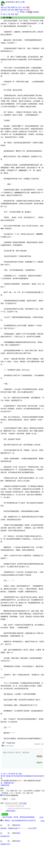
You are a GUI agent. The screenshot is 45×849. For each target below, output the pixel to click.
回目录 (13, 774)
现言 (9, 7)
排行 (5, 10)
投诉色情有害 (18, 776)
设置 (16, 14)
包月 (12, 10)
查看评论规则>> (11, 811)
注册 (22, 2)
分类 (2, 10)
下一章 (2, 14)
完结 (27, 7)
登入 (19, 2)
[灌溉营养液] (5, 785)
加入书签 (19, 774)
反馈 (27, 10)
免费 (16, 10)
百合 (24, 7)
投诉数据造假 (28, 776)
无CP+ (20, 7)
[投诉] (18, 825)
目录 (12, 14)
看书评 (3, 776)
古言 (5, 7)
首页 (2, 7)
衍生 (16, 7)
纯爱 (12, 7)
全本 (9, 10)
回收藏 (8, 776)
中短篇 (20, 10)
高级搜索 (36, 12)
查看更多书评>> (5, 844)
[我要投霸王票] (9, 783)
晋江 (13, 2)
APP (24, 10)
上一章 (7, 14)
